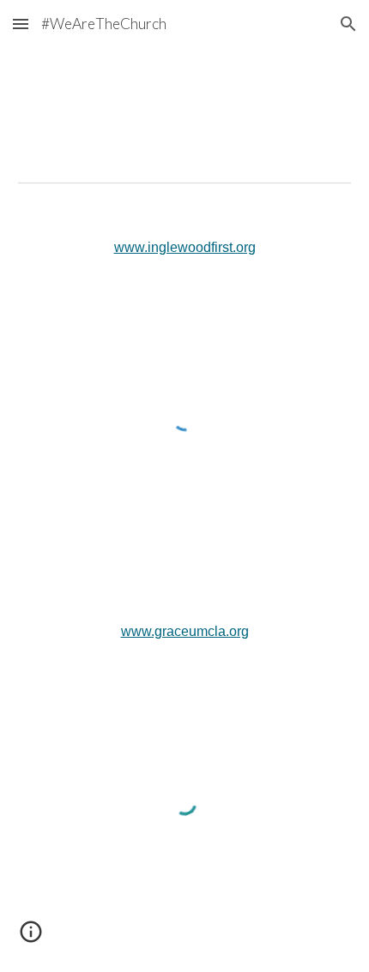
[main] (185, 248)
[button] (20, 23)
